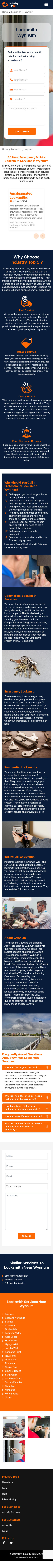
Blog (4, 1488)
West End (10, 1386)
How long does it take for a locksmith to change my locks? (22, 1107)
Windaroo (10, 1390)
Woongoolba (11, 1393)
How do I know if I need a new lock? (24, 1116)
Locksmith (16, 12)
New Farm (10, 1356)
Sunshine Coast (13, 1378)
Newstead (10, 1359)
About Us (7, 1525)
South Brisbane (13, 1371)
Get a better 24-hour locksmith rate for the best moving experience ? (25, 56)
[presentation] (36, 236)
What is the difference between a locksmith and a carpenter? (24, 1097)
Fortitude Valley (13, 1333)
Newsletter (8, 1482)
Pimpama (10, 1363)
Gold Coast (11, 1337)
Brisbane (9, 1314)
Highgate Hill (11, 1344)
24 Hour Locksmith (15, 1283)
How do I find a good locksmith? (23, 1067)
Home (5, 12)
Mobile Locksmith (14, 1279)
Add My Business (11, 1512)
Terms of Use (20, 1557)
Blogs (5, 1531)
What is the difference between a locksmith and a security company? (24, 1126)
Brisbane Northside (15, 1318)
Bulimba (9, 1321)
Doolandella (11, 1329)
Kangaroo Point (13, 1352)
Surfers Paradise (13, 1382)
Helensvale (11, 1340)
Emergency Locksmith (16, 1276)
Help (4, 1493)
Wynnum (29, 12)
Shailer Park (11, 1367)
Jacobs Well (11, 1348)
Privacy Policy (9, 1499)
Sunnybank (11, 1374)
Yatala (8, 1397)
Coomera (10, 1325)
